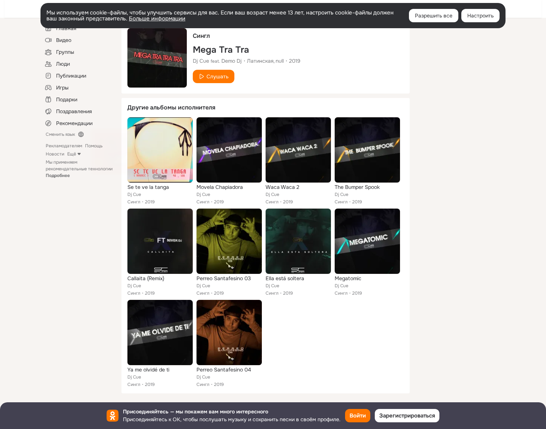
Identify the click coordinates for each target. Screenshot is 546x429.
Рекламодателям (64, 146)
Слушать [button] (217, 76)
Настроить (480, 15)
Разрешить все (433, 15)
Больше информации (157, 18)
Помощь (94, 146)
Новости (55, 154)
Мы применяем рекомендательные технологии (79, 169)
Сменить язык (60, 134)
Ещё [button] (71, 154)
